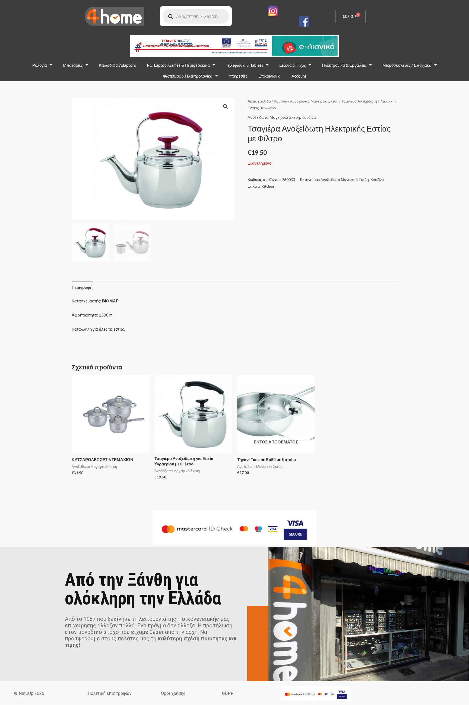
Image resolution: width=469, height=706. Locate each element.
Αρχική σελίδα (259, 101)
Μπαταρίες (73, 65)
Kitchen (267, 186)
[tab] (82, 287)
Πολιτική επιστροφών (110, 693)
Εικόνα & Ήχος (292, 65)
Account (298, 76)
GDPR (227, 693)
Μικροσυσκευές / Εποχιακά (407, 65)
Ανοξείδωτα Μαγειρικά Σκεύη (314, 101)
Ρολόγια (39, 65)
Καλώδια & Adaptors (117, 65)
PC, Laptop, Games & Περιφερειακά (178, 65)
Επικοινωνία (269, 76)
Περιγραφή (82, 287)
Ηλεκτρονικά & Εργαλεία (344, 65)
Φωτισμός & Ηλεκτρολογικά (188, 76)
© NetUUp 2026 (29, 693)
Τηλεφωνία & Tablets (244, 65)
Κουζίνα (280, 101)
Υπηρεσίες (238, 76)
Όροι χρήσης (173, 693)
